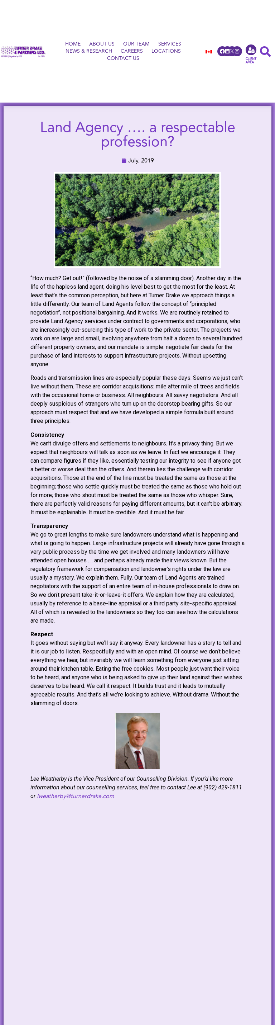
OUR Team (136, 44)
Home (73, 44)
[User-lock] (251, 49)
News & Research (89, 51)
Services (169, 44)
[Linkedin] (227, 51)
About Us (102, 44)
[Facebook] (222, 51)
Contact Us (123, 58)
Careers (132, 51)
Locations (166, 51)
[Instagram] (237, 51)
